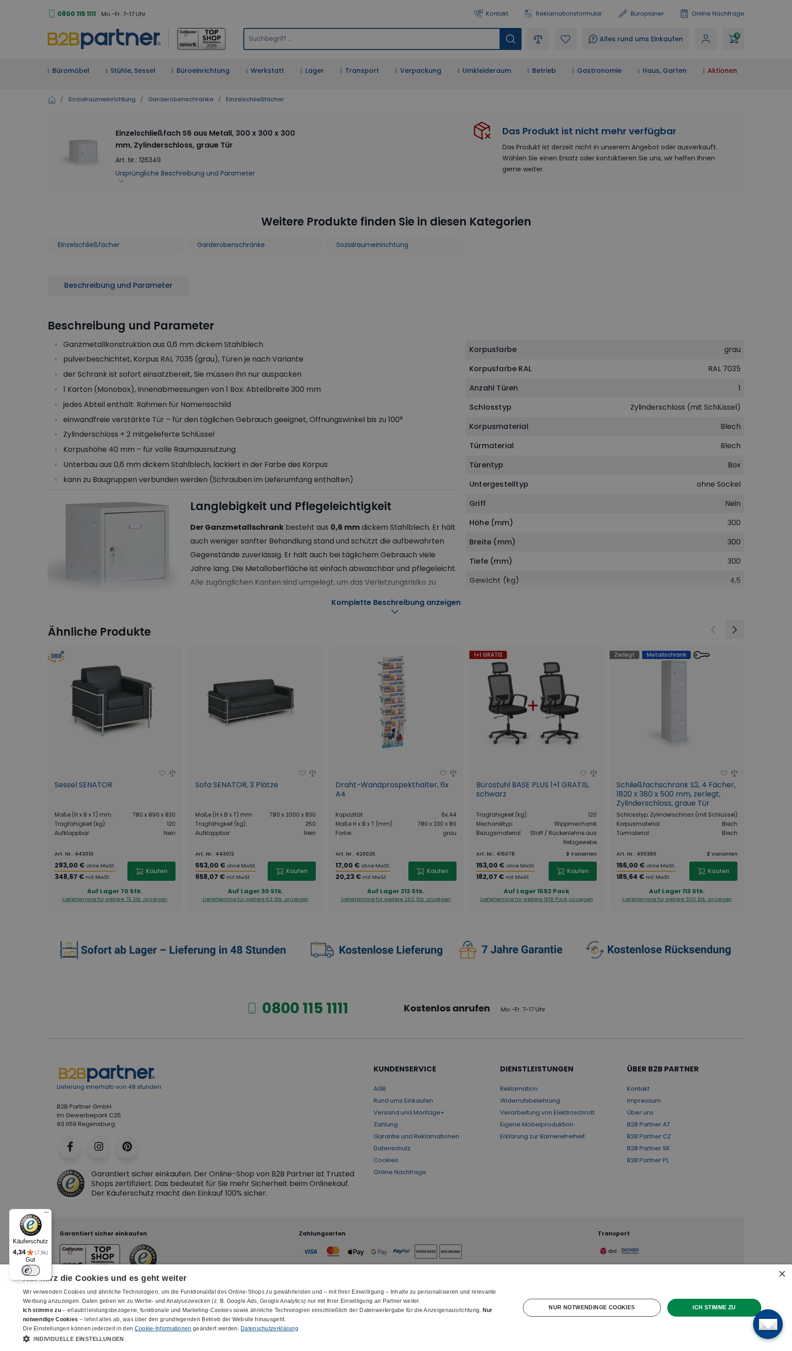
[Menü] (46, 1214)
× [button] (781, 1274)
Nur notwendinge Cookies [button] (592, 1307)
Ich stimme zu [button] (714, 1307)
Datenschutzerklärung (269, 1328)
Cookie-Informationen (163, 1328)
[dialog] (396, 1307)
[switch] (31, 1270)
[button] (264, 1338)
